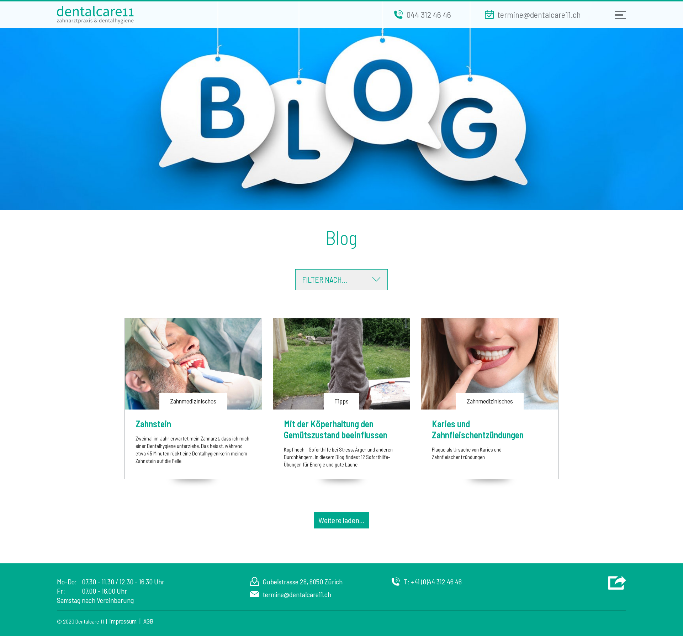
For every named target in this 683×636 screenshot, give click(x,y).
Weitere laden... (341, 520)
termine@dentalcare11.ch (297, 594)
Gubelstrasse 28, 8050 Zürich (303, 581)
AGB (148, 621)
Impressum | (126, 621)
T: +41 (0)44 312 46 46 (433, 581)
